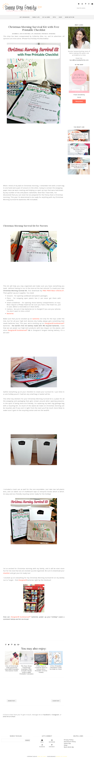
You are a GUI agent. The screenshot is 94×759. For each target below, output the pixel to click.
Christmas (27, 33)
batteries (36, 319)
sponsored (52, 33)
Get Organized (25, 17)
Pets (54, 17)
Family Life (36, 17)
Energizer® (22, 580)
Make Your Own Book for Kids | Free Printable (79, 149)
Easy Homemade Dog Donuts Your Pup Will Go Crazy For (79, 135)
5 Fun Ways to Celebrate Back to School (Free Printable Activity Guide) (41, 669)
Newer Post (11, 700)
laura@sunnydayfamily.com (79, 60)
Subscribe (67, 743)
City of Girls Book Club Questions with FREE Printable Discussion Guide (12, 668)
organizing (37, 33)
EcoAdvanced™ (54, 323)
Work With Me (69, 17)
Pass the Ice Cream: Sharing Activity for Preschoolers (79, 166)
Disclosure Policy (70, 741)
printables (45, 33)
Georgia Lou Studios (61, 756)
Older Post (56, 700)
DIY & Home (46, 17)
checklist (6, 573)
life (32, 33)
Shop (60, 17)
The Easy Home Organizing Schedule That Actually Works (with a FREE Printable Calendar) (26, 670)
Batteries (10, 314)
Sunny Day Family (41, 756)
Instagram (55, 715)
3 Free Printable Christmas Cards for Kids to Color (56, 667)
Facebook (46, 715)
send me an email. (9, 716)
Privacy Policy (68, 740)
